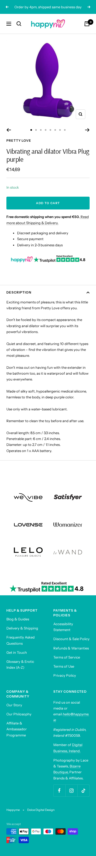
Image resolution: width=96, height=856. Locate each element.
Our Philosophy (18, 714)
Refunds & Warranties (71, 648)
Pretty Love (18, 140)
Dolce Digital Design (41, 810)
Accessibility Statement (63, 627)
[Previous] (8, 130)
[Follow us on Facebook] (59, 790)
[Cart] (87, 23)
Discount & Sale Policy (71, 639)
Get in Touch (16, 652)
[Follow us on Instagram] (71, 790)
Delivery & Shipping (22, 628)
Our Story (14, 705)
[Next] (87, 130)
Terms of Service (66, 657)
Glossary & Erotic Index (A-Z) (20, 664)
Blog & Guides (17, 619)
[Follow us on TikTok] (83, 790)
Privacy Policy (64, 675)
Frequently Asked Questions (20, 640)
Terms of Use (63, 666)
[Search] (19, 23)
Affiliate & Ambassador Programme (16, 729)
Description (18, 292)
